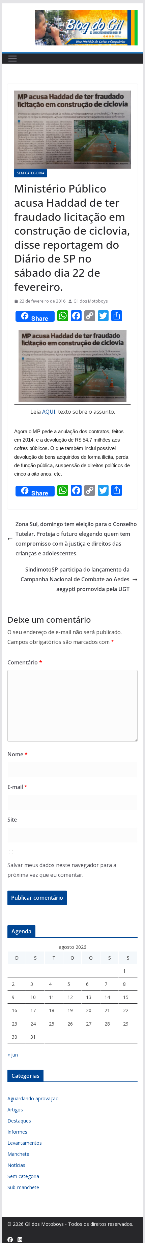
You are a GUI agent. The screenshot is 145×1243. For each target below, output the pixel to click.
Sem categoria (30, 173)
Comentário (24, 662)
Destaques (19, 1120)
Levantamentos (24, 1143)
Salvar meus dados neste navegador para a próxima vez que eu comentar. (61, 869)
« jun (12, 1054)
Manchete (18, 1154)
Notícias (16, 1165)
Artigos (15, 1109)
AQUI (48, 411)
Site (12, 819)
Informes (17, 1132)
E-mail (17, 787)
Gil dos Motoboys (91, 301)
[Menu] (12, 59)
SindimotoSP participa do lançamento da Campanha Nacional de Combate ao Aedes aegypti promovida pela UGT (75, 579)
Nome (17, 754)
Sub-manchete (23, 1187)
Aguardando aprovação (33, 1098)
